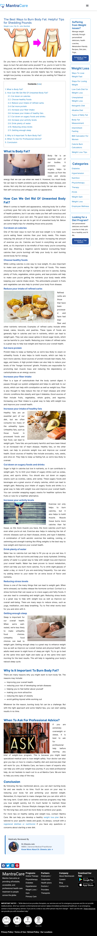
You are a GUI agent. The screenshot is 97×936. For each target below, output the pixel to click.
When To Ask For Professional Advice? (23, 139)
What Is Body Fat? (14, 89)
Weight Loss (8, 26)
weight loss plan (51, 817)
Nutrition (76, 178)
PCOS (74, 192)
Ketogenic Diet (78, 105)
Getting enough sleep (19, 130)
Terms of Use (20, 932)
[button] (87, 6)
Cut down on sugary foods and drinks (26, 116)
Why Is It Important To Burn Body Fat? (23, 135)
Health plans (46, 883)
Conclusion (11, 142)
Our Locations (46, 932)
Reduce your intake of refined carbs (26, 103)
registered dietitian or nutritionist (19, 824)
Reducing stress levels (20, 127)
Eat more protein (17, 106)
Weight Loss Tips (79, 152)
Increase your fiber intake (21, 110)
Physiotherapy (78, 182)
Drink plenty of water (19, 123)
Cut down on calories (19, 96)
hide (39, 84)
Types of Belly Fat (80, 115)
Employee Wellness (80, 206)
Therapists (45, 893)
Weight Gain (77, 197)
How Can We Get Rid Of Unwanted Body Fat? (26, 93)
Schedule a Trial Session (80, 58)
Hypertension (78, 173)
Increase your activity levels (22, 120)
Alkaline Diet (77, 110)
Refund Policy (33, 932)
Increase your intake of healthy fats (25, 113)
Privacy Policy (7, 932)
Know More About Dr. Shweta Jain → (37, 849)
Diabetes (76, 168)
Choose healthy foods (19, 99)
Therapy (75, 187)
